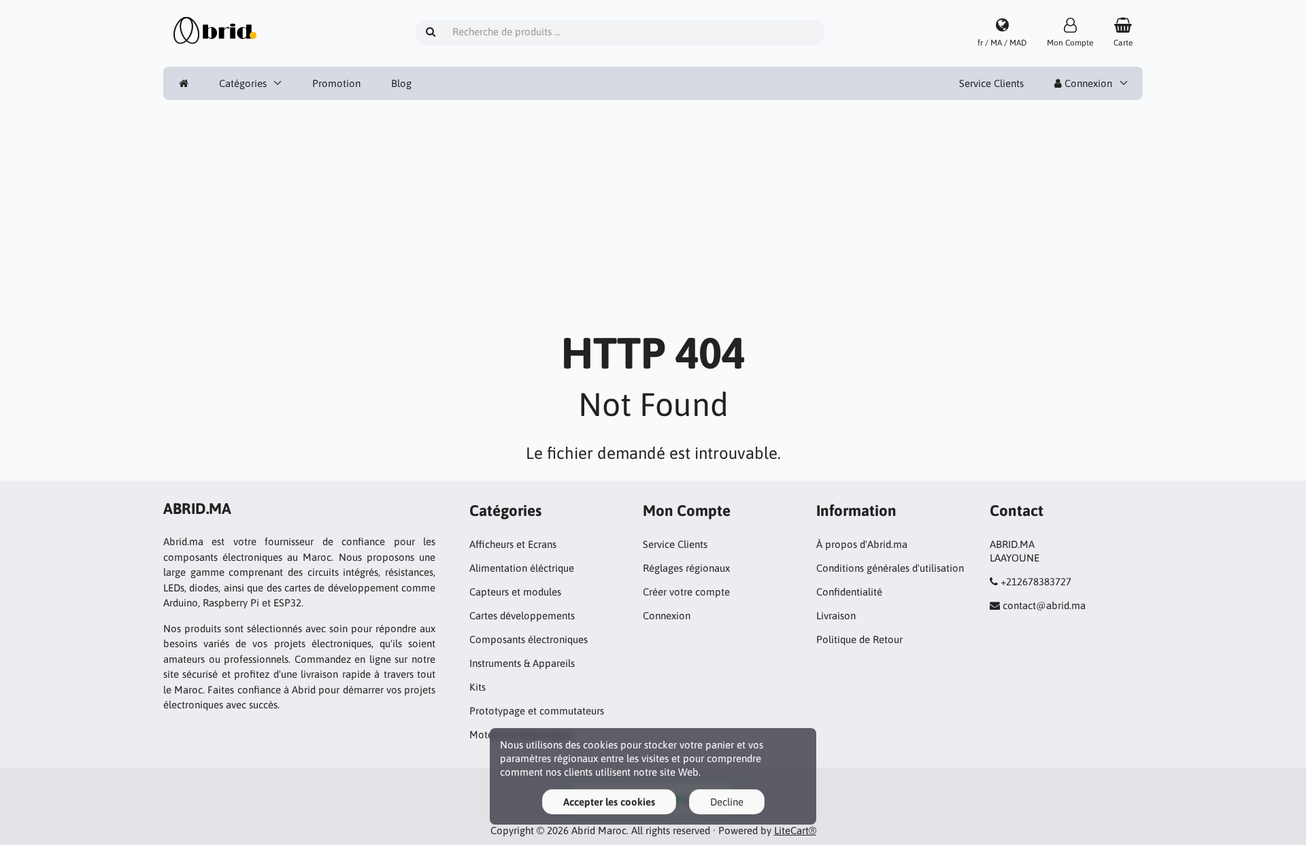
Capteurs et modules (515, 592)
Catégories (243, 83)
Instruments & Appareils (522, 663)
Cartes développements (522, 615)
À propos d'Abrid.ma (861, 544)
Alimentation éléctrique (521, 568)
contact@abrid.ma (1044, 605)
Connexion (1087, 83)
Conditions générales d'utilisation (890, 568)
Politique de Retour (859, 639)
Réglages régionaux (686, 568)
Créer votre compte (686, 592)
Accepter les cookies (609, 802)
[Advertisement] (653, 222)
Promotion (336, 83)
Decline (726, 802)
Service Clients (991, 83)
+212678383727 (1036, 581)
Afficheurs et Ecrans (512, 544)
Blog (401, 83)
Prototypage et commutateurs (536, 711)
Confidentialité (849, 592)
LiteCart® (795, 830)
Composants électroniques (528, 639)
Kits (477, 687)
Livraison (836, 615)
